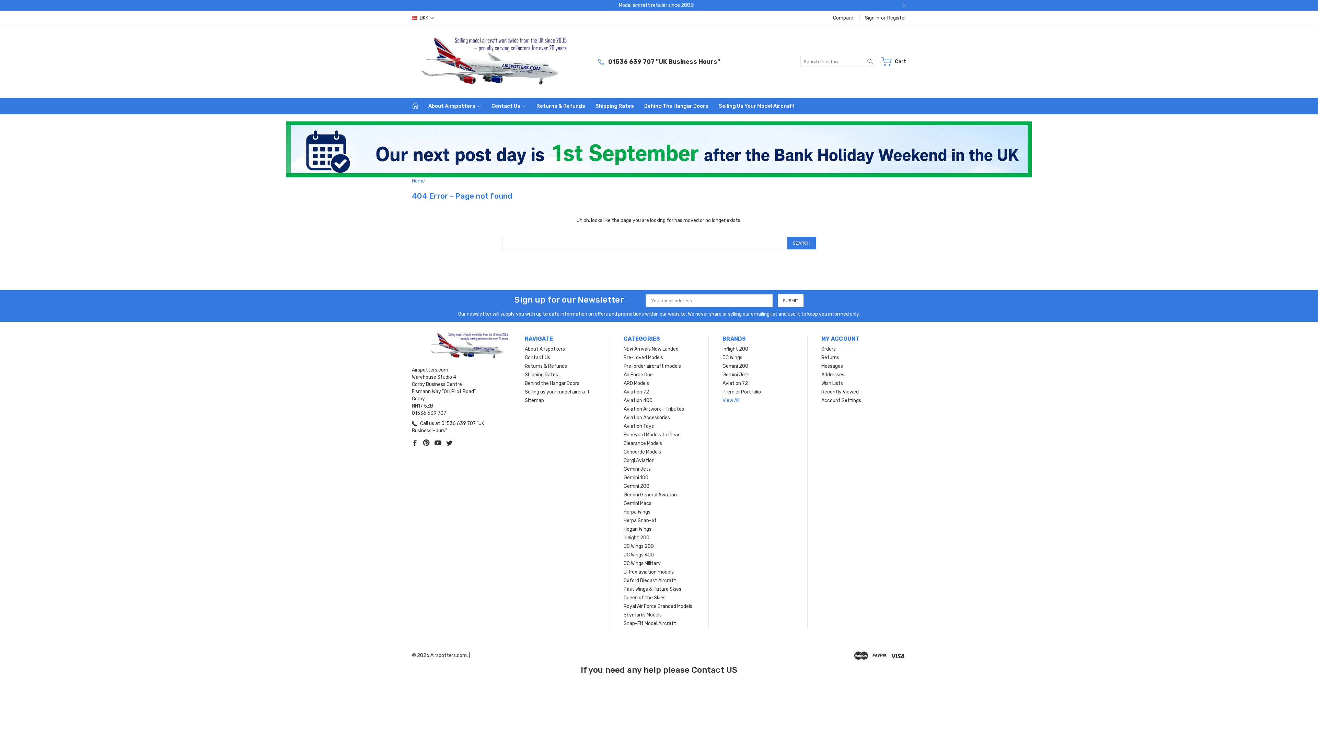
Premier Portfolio (741, 392)
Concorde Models (642, 452)
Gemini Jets (637, 469)
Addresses (832, 375)
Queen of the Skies (645, 598)
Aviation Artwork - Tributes (654, 409)
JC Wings (732, 358)
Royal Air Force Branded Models (658, 606)
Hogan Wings (637, 529)
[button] (659, 149)
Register (896, 18)
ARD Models (636, 383)
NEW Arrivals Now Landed (651, 349)
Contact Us (506, 106)
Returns (830, 358)
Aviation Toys (639, 426)
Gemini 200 (636, 486)
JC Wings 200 (639, 546)
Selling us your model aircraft (757, 106)
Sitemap (534, 400)
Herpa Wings (637, 512)
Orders (828, 349)
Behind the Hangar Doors (676, 106)
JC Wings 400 (639, 555)
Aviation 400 (638, 400)
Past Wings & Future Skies (652, 589)
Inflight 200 (636, 538)
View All (730, 400)
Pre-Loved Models (643, 358)
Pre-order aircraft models (652, 366)
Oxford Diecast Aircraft (650, 581)
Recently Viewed (840, 392)
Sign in (872, 18)
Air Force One (638, 375)
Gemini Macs (637, 503)
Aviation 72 (636, 392)
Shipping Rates (615, 106)
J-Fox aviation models (649, 572)
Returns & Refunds (560, 106)
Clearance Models (643, 443)
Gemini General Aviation (650, 495)
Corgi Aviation (639, 460)
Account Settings (841, 400)
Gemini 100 (636, 478)
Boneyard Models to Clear (652, 435)
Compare (843, 18)
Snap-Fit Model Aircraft (650, 623)
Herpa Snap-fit (640, 521)
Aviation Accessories (647, 418)
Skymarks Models (643, 615)
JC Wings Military (642, 563)
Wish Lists (832, 383)
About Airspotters (452, 106)
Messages (832, 366)
